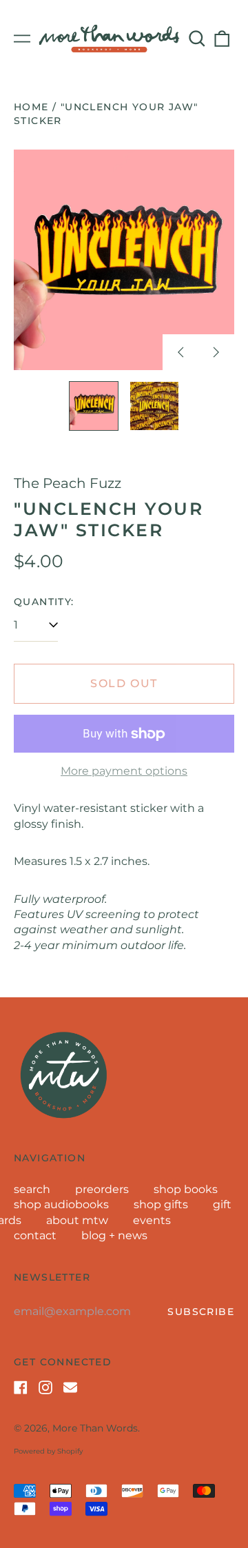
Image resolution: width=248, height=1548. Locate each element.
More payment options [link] (124, 770)
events (152, 1220)
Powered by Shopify (48, 1451)
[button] (197, 38)
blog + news (114, 1235)
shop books (186, 1189)
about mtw (77, 1220)
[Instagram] (45, 1387)
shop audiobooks (61, 1204)
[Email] (70, 1387)
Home (31, 107)
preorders (102, 1189)
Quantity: (44, 601)
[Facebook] (21, 1387)
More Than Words (95, 1428)
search (32, 1189)
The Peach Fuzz (67, 483)
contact (35, 1235)
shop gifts (161, 1204)
